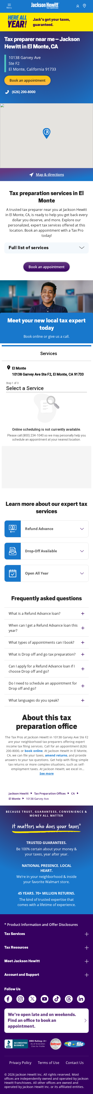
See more (47, 773)
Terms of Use (48, 1062)
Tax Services (14, 934)
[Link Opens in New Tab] (26, 1044)
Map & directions (46, 174)
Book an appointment (27, 80)
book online (34, 751)
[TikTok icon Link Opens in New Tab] (57, 1001)
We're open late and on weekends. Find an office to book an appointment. (40, 1018)
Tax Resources (16, 947)
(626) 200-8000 (23, 91)
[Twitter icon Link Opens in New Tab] (32, 1001)
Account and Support (21, 975)
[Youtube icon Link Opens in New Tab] (44, 1001)
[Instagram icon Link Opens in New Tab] (20, 1001)
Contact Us (75, 1062)
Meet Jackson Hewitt (22, 961)
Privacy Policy (20, 1062)
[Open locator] (84, 6)
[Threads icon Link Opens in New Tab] (69, 1001)
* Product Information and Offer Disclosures (41, 924)
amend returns (56, 755)
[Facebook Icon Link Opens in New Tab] (8, 1001)
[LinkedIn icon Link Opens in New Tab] (81, 1001)
